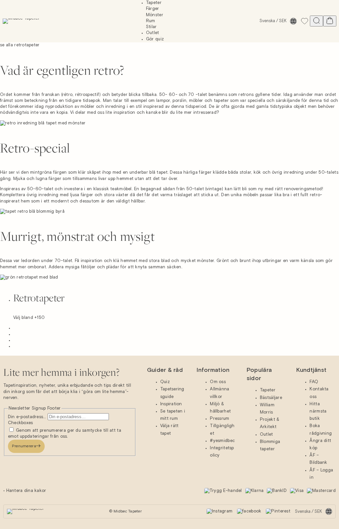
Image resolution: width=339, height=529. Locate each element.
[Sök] (316, 21)
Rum (150, 21)
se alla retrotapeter (20, 45)
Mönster (154, 15)
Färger (152, 9)
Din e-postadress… (28, 417)
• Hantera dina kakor (24, 491)
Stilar (151, 27)
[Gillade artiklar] (304, 21)
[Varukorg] (329, 21)
